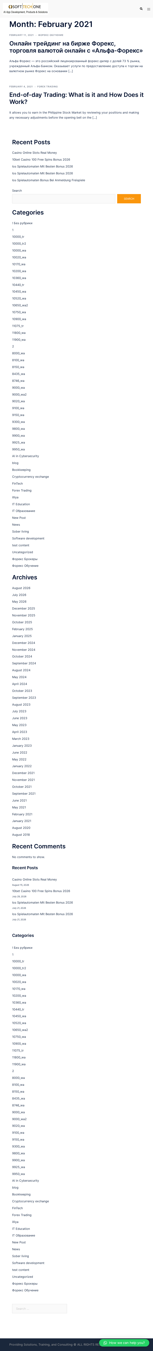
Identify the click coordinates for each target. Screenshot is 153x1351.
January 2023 (22, 745)
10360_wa (19, 278)
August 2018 (21, 834)
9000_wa (18, 387)
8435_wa (18, 374)
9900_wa (18, 435)
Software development (28, 538)
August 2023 (21, 704)
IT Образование (23, 511)
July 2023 (19, 711)
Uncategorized (22, 552)
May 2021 (19, 807)
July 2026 (19, 595)
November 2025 (23, 615)
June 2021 (19, 800)
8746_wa (18, 381)
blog (15, 463)
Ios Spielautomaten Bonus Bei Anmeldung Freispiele (48, 180)
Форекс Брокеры (25, 559)
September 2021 (23, 793)
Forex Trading (47, 86)
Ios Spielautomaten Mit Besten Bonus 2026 (42, 166)
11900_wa (19, 339)
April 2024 (19, 684)
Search (17, 190)
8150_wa (18, 367)
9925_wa (18, 442)
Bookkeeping (21, 470)
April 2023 (19, 732)
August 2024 (21, 670)
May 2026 (19, 601)
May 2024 (19, 677)
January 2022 (22, 766)
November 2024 (23, 650)
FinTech (17, 483)
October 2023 (22, 691)
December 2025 (23, 608)
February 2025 (22, 629)
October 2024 (22, 656)
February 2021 (22, 814)
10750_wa (19, 312)
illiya (15, 497)
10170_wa (18, 264)
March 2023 (20, 739)
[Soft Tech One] (25, 8)
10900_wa (19, 319)
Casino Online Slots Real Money (34, 152)
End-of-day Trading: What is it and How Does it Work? (76, 98)
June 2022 (19, 752)
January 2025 (22, 636)
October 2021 (22, 787)
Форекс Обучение (50, 35)
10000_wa (19, 250)
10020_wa (19, 257)
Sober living (20, 531)
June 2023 (19, 718)
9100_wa (18, 408)
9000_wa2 (19, 394)
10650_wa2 (20, 305)
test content (20, 545)
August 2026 (21, 588)
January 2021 (21, 821)
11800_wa (19, 333)
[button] (124, 1343)
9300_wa (18, 422)
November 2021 (23, 780)
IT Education (21, 504)
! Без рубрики (22, 223)
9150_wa (18, 415)
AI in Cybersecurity (25, 456)
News (16, 524)
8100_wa (18, 360)
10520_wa (19, 298)
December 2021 (23, 773)
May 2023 (19, 725)
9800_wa (18, 429)
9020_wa (18, 401)
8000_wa (18, 353)
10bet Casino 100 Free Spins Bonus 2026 (41, 159)
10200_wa (19, 271)
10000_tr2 (19, 243)
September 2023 (24, 697)
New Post (19, 518)
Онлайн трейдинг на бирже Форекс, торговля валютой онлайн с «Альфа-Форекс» (76, 47)
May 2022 (19, 759)
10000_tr (18, 236)
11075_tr (18, 326)
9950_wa (18, 449)
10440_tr (18, 285)
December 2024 (23, 643)
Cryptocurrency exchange (30, 476)
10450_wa (19, 291)
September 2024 (24, 663)
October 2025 (22, 622)
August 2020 (21, 828)
